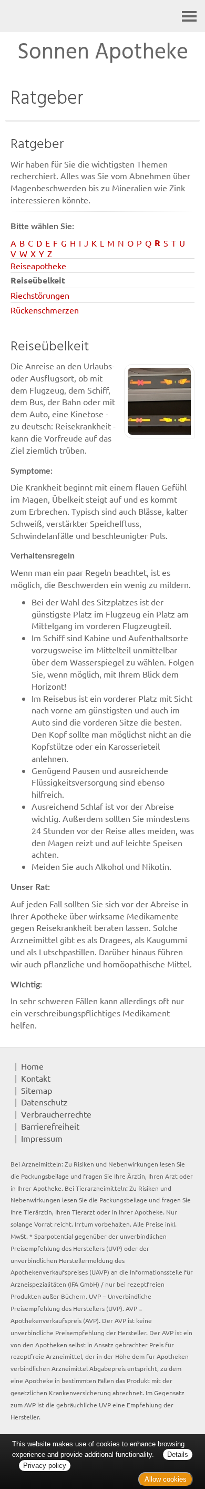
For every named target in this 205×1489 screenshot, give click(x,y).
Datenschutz (44, 1101)
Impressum (42, 1138)
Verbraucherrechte (56, 1114)
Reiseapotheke (38, 265)
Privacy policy (44, 1466)
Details (177, 1454)
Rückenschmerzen (45, 310)
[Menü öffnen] (189, 16)
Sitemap (36, 1090)
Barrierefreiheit (50, 1126)
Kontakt (35, 1078)
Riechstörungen (40, 295)
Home (32, 1066)
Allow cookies (166, 1479)
